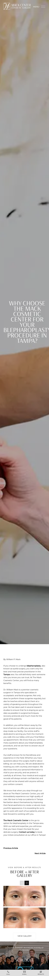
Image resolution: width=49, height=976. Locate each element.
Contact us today (27, 832)
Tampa (6, 674)
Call (8, 974)
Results (41, 974)
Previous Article (10, 848)
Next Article (40, 853)
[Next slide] (26, 883)
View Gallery (25, 936)
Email (24, 974)
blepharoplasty (34, 665)
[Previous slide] (22, 883)
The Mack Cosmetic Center (15, 820)
